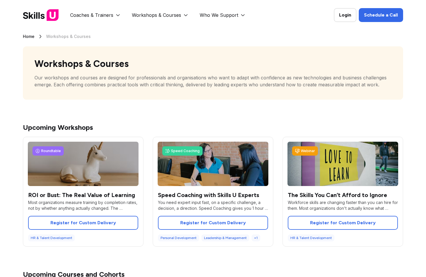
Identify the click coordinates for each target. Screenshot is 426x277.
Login (345, 15)
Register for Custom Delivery (83, 222)
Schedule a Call (381, 15)
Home (28, 36)
